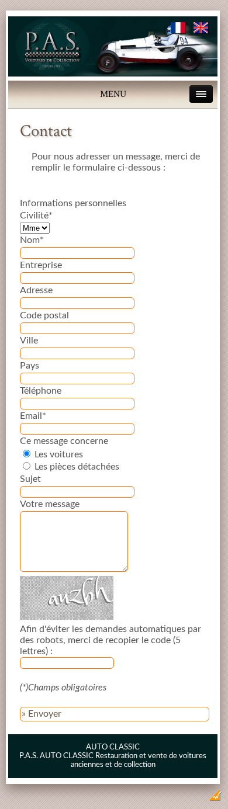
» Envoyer (41, 713)
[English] (201, 31)
